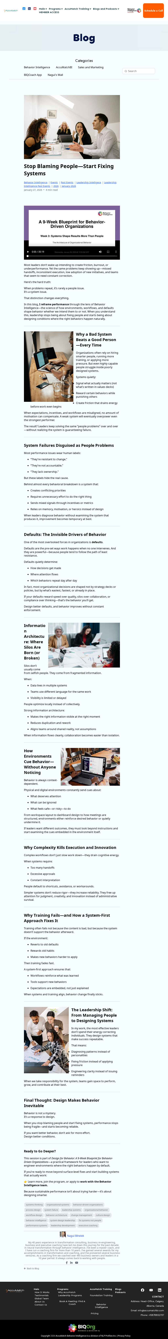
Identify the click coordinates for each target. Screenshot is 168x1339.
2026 (56, 186)
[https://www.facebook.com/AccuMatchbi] (23, 11)
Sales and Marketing (91, 67)
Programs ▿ (56, 8)
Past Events (67, 182)
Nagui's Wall (55, 75)
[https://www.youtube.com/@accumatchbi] (34, 11)
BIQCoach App (33, 75)
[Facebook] (67, 1262)
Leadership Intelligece (88, 182)
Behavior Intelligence (37, 67)
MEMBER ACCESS (49, 12)
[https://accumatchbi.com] (10, 10)
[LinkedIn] (71, 1262)
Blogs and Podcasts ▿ (106, 8)
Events (54, 182)
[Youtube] (76, 1262)
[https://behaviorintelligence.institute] (134, 10)
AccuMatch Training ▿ (78, 8)
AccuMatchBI (64, 67)
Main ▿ (43, 8)
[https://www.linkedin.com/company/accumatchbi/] (29, 11)
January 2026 (69, 186)
